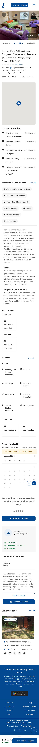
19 (19, 479)
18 (14, 479)
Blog (30, 703)
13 (24, 475)
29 (34, 483)
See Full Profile (18, 595)
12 (19, 475)
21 (29, 479)
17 (10, 479)
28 (29, 483)
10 (10, 475)
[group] (17, 645)
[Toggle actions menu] (34, 730)
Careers (9, 710)
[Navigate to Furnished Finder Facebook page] (14, 730)
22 (34, 479)
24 (10, 483)
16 (5, 479)
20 (24, 479)
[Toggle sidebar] (34, 5)
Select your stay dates (10, 447)
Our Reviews (30, 710)
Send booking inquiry (25, 741)
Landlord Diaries (30, 706)
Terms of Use (12, 726)
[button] (29, 447)
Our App (29, 714)
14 (29, 475)
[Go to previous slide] (27, 35)
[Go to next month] (34, 456)
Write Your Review (20, 518)
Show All (31, 611)
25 (14, 483)
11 (14, 475)
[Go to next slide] (35, 35)
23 (5, 483)
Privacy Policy (26, 726)
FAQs (9, 714)
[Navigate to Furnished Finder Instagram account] (19, 730)
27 (24, 483)
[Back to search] (4, 14)
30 (5, 487)
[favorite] (29, 619)
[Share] (25, 14)
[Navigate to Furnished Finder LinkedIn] (25, 730)
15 (34, 475)
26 (19, 483)
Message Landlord (20, 602)
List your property (19, 5)
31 (10, 487)
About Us (9, 703)
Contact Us (9, 706)
